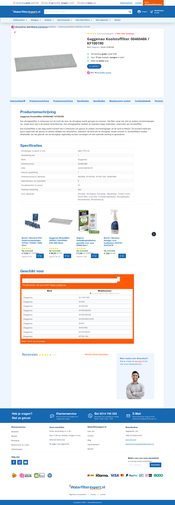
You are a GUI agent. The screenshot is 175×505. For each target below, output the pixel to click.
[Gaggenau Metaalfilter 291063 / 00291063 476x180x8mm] (60, 221)
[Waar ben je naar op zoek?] (130, 11)
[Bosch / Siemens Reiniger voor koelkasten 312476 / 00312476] (114, 221)
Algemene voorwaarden (77, 494)
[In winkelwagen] (40, 256)
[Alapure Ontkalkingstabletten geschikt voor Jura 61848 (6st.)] (87, 221)
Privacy (93, 494)
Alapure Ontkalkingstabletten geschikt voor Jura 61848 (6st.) (86, 241)
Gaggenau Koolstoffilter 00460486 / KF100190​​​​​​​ (74, 26)
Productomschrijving (38, 111)
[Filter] (118, 279)
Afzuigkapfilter (20, 26)
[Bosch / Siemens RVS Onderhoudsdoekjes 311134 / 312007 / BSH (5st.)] (32, 221)
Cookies (103, 494)
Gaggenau (95, 47)
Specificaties (31, 145)
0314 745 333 (131, 440)
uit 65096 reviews (104, 73)
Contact (95, 66)
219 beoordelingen (105, 34)
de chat (138, 361)
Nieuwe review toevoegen (96, 354)
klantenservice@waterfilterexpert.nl (140, 444)
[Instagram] (19, 462)
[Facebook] (13, 462)
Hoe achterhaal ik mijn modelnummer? (105, 293)
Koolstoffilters (32, 26)
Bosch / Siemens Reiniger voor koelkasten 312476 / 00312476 (113, 241)
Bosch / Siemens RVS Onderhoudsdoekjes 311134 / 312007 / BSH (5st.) (32, 241)
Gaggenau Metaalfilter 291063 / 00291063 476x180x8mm (59, 240)
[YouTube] (25, 462)
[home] (12, 26)
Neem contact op (58, 285)
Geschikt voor (32, 271)
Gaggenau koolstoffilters (48, 26)
